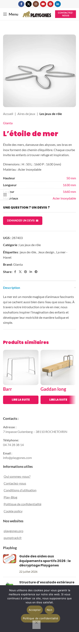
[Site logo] (37, 14)
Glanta (8, 123)
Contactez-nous (65, 14)
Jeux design (46, 252)
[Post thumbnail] (9, 564)
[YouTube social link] (43, 4)
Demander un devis (21, 220)
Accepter (35, 609)
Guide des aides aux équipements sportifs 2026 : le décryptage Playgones (45, 561)
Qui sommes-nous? (17, 476)
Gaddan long (53, 389)
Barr (7, 389)
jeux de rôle (28, 252)
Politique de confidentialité (22, 504)
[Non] (36, 625)
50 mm (71, 178)
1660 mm (69, 191)
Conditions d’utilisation (20, 490)
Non (49, 609)
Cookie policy (13, 511)
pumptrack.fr (13, 538)
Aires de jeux (26, 114)
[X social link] (29, 4)
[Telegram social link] (36, 272)
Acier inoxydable (64, 198)
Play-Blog (10, 497)
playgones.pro (13, 531)
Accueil (8, 114)
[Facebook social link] (21, 4)
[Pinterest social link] (50, 4)
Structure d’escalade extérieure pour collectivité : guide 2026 (46, 584)
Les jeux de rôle (51, 114)
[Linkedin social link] (58, 4)
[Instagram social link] (36, 4)
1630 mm (69, 185)
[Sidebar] (5, 195)
